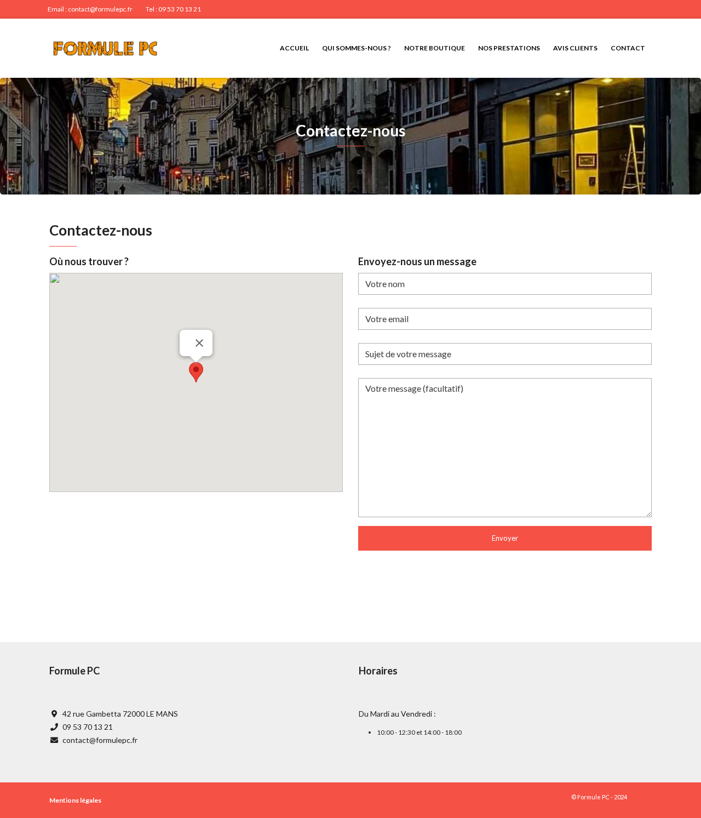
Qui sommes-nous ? (356, 48)
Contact (628, 48)
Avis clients (575, 48)
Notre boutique (434, 48)
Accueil (294, 48)
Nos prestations (509, 48)
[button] (196, 372)
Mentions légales (75, 800)
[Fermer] (199, 343)
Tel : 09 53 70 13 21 (173, 9)
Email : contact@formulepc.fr (90, 9)
